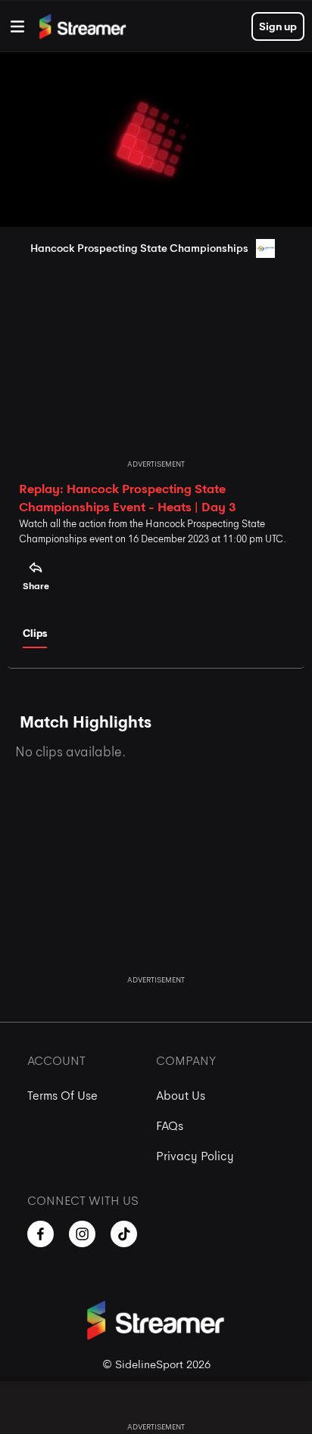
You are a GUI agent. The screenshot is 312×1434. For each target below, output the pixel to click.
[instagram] (82, 1234)
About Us (180, 1095)
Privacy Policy (195, 1156)
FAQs (169, 1126)
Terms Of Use (62, 1095)
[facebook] (40, 1234)
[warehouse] (17, 26)
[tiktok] (124, 1234)
